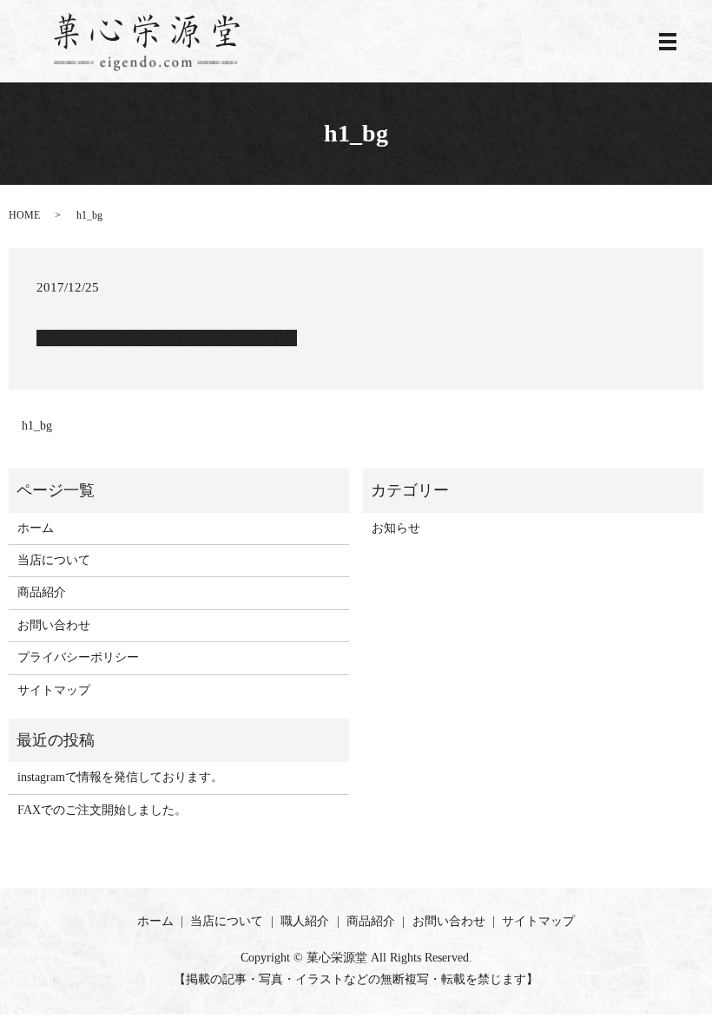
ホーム (35, 528)
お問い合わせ (53, 625)
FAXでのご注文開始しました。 (102, 810)
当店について (53, 560)
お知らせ (396, 528)
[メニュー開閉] (667, 41)
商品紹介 (41, 592)
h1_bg (37, 425)
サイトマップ (53, 690)
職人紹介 (304, 921)
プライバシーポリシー (78, 657)
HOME (24, 215)
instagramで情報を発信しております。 (120, 777)
